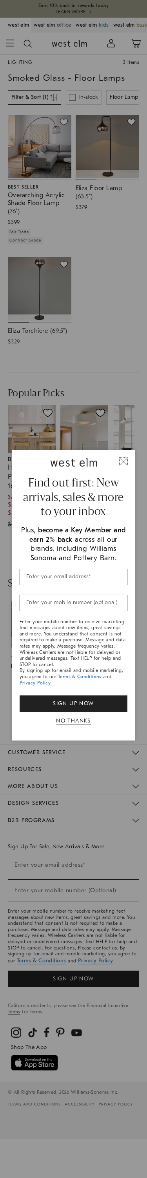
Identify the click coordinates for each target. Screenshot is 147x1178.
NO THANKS (73, 720)
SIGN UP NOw (73, 703)
